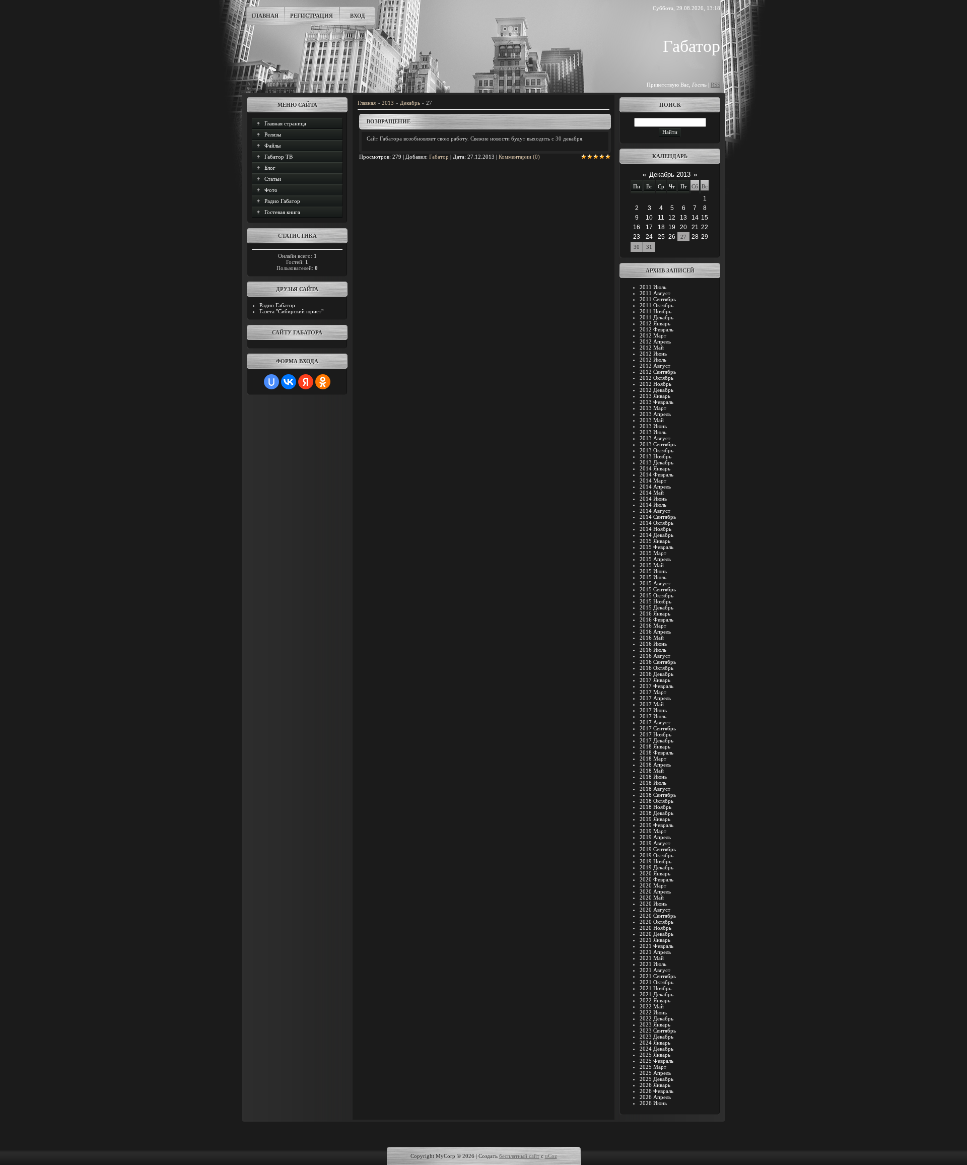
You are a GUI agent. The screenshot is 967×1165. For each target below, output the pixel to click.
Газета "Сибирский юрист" (291, 311)
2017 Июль (653, 716)
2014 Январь (655, 468)
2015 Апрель (655, 559)
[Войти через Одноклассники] (322, 381)
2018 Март (653, 759)
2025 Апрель (655, 1073)
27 (683, 237)
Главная (265, 16)
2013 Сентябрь (658, 444)
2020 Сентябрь (658, 916)
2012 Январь (655, 323)
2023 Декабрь (656, 1037)
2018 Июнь (653, 777)
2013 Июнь (653, 426)
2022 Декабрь (656, 1018)
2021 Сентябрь (658, 976)
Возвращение (388, 121)
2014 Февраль (656, 474)
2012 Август (655, 366)
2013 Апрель (655, 414)
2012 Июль (653, 360)
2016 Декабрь (656, 674)
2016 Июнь (653, 644)
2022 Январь (655, 1000)
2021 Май (652, 958)
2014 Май (652, 493)
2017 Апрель (655, 698)
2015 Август (655, 583)
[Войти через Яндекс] (305, 381)
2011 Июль (653, 287)
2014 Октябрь (656, 523)
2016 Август (655, 656)
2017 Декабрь (656, 740)
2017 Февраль (656, 686)
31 (649, 247)
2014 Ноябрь (655, 529)
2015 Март (653, 553)
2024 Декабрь (656, 1049)
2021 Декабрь (656, 994)
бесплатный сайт (519, 1156)
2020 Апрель (655, 891)
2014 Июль (653, 505)
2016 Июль (653, 650)
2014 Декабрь (656, 535)
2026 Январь (655, 1085)
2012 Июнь (653, 354)
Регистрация (311, 16)
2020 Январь (655, 873)
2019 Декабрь (656, 867)
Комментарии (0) (519, 157)
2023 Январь (655, 1024)
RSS (715, 85)
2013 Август (655, 438)
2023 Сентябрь (658, 1030)
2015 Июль (653, 577)
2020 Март (653, 885)
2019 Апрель (655, 837)
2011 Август (655, 293)
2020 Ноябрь (655, 928)
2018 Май (652, 771)
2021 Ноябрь (655, 988)
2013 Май (652, 420)
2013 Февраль (656, 402)
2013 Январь (655, 396)
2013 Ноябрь (655, 456)
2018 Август (655, 789)
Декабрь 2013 (669, 174)
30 (637, 247)
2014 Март (653, 480)
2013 (388, 103)
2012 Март (653, 335)
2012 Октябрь (656, 378)
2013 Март (653, 408)
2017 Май (652, 704)
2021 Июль (653, 964)
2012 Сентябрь (658, 372)
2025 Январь (655, 1055)
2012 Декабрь (656, 390)
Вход (357, 16)
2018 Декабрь (656, 813)
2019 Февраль (656, 825)
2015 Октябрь (656, 595)
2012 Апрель (655, 341)
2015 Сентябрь (658, 589)
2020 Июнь (653, 904)
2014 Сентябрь (658, 517)
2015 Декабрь (656, 607)
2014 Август (655, 511)
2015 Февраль (656, 547)
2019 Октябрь (656, 855)
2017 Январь (655, 680)
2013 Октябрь (656, 450)
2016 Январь (655, 613)
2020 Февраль (656, 879)
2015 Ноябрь (655, 601)
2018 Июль (653, 783)
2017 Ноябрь (655, 734)
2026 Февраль (656, 1091)
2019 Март (653, 831)
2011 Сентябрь (658, 299)
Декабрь (410, 103)
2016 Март (653, 626)
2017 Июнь (653, 710)
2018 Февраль (656, 752)
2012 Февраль (656, 329)
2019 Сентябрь (658, 849)
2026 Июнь (653, 1103)
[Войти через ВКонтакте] (288, 381)
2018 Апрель (655, 765)
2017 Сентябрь (658, 728)
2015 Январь (655, 541)
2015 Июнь (653, 571)
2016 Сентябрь (658, 662)
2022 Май (652, 1006)
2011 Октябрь (656, 305)
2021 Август (655, 970)
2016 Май (652, 638)
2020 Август (655, 910)
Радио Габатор (277, 305)
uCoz (551, 1156)
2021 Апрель (655, 952)
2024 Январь (655, 1043)
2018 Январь (655, 746)
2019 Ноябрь (655, 861)
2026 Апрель (655, 1097)
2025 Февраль (656, 1061)
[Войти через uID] (271, 381)
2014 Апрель (655, 487)
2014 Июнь (653, 499)
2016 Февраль (656, 619)
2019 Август (655, 843)
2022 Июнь (653, 1012)
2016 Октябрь (656, 668)
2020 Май (652, 898)
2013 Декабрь (656, 462)
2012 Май (652, 348)
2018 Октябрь (656, 801)
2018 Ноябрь (655, 807)
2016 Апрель (655, 632)
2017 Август (655, 722)
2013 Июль (653, 432)
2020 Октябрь (656, 922)
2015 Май (652, 565)
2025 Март (653, 1067)
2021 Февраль (656, 946)
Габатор (439, 157)
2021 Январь (655, 940)
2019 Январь (655, 819)
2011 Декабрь (656, 317)
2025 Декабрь (656, 1079)
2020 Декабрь (656, 934)
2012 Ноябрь (655, 384)
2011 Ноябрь (655, 311)
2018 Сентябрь (658, 795)
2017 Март (653, 692)
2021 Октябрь (656, 982)
